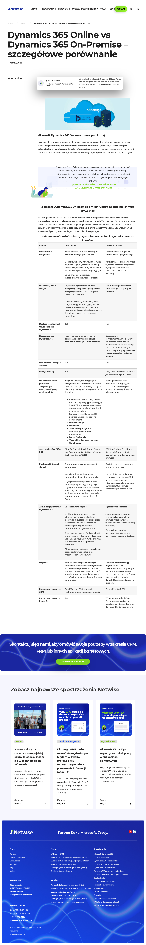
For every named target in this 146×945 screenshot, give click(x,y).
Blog (23, 23)
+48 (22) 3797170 (17, 891)
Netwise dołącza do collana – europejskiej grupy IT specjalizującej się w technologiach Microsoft (29, 757)
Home (10, 23)
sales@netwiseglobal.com (21, 895)
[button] (35, 9)
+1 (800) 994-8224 (17, 917)
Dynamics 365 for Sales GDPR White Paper (93, 184)
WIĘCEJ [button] (18, 804)
